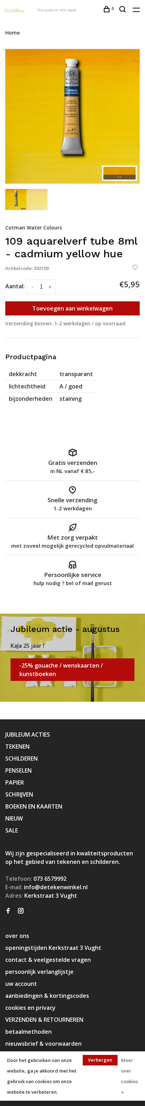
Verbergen (100, 1060)
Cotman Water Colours (33, 227)
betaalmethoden (28, 1032)
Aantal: (15, 286)
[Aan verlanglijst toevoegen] (135, 268)
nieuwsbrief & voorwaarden (43, 1043)
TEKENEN (17, 746)
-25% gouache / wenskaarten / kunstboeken (61, 670)
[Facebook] (8, 911)
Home (12, 32)
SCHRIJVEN (19, 794)
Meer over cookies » (129, 1076)
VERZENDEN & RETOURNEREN (44, 1020)
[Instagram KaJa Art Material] (21, 911)
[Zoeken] (123, 10)
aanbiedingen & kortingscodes (47, 996)
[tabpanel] (72, 116)
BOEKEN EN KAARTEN (33, 806)
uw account (21, 984)
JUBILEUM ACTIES (27, 734)
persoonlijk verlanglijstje (39, 972)
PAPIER (14, 782)
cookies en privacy (30, 1008)
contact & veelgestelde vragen (48, 960)
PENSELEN (18, 770)
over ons (17, 936)
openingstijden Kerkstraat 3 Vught (53, 948)
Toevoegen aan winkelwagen (72, 308)
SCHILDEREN (21, 758)
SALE (11, 830)
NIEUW (14, 818)
